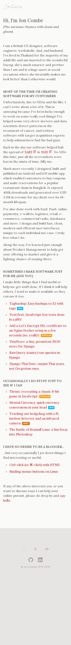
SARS (28, 152)
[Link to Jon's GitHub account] (30, 559)
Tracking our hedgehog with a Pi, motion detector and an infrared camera (34, 418)
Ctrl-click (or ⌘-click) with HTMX (34, 465)
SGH (44, 152)
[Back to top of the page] (35, 549)
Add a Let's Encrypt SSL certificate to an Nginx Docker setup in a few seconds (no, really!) (37, 330)
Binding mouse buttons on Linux (33, 471)
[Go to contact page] (47, 549)
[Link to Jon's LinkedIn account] (40, 559)
